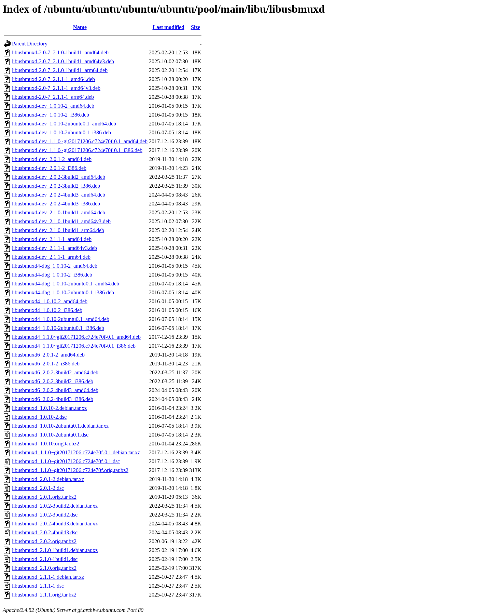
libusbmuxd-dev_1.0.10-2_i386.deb (50, 115)
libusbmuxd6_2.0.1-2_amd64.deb (48, 355)
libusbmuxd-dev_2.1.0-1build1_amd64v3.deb (61, 221)
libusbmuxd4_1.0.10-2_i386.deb (47, 310)
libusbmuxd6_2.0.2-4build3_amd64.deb (55, 390)
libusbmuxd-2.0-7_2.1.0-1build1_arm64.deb (60, 70)
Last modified (168, 27)
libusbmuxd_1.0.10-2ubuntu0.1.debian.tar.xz (60, 426)
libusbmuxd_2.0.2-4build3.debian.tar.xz (55, 523)
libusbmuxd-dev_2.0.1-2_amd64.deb (52, 159)
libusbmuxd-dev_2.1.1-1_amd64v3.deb (54, 248)
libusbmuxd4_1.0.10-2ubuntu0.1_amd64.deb (60, 319)
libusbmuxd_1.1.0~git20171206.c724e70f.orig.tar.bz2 (70, 470)
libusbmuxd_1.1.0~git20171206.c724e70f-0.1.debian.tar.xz (76, 452)
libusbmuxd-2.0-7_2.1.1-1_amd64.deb (53, 79)
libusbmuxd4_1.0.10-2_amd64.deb (49, 301)
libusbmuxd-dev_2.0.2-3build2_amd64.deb (58, 177)
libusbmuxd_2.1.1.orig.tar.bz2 (44, 595)
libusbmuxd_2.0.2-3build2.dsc (45, 515)
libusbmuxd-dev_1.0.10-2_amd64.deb (53, 106)
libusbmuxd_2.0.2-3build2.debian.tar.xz (55, 506)
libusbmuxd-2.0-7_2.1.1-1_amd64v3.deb (56, 88)
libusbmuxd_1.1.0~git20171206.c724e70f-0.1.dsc (66, 461)
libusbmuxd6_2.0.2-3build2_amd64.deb (55, 372)
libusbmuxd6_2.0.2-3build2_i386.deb (52, 381)
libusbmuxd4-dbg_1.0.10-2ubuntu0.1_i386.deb (63, 292)
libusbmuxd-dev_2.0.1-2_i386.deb (49, 168)
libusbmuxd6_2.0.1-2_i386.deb (46, 363)
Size (195, 27)
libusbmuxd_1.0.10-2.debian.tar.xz (49, 408)
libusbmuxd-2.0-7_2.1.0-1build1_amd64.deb (60, 52)
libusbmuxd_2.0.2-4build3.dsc (45, 532)
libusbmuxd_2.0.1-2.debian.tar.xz (48, 479)
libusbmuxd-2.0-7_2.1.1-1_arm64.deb (53, 97)
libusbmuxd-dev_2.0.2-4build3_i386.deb (56, 203)
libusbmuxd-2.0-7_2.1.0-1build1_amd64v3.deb (63, 61)
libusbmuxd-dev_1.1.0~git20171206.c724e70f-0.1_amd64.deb (80, 141)
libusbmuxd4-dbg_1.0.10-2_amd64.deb (54, 266)
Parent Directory (29, 43)
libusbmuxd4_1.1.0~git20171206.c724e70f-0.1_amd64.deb (76, 337)
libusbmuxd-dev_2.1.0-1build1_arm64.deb (58, 230)
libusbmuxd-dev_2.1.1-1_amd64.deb (52, 239)
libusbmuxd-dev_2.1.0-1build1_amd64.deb (58, 212)
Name (80, 27)
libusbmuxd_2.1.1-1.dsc (38, 586)
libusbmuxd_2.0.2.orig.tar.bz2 (44, 541)
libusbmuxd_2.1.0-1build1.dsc (45, 559)
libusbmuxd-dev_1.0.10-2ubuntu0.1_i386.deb (61, 132)
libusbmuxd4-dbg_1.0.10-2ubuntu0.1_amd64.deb (65, 283)
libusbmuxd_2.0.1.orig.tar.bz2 (44, 497)
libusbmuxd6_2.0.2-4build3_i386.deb (52, 399)
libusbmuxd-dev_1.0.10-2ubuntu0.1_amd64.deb (64, 123)
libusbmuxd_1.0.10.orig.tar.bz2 (45, 443)
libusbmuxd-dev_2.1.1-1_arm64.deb (51, 257)
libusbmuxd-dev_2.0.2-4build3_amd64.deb (58, 195)
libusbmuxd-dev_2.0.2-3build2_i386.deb (56, 186)
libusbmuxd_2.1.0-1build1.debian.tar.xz (55, 550)
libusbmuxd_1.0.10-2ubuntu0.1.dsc (50, 435)
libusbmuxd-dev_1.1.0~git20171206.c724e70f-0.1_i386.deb (77, 150)
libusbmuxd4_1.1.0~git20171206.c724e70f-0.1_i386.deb (74, 346)
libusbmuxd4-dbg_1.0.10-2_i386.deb (52, 275)
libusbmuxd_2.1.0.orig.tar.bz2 (44, 568)
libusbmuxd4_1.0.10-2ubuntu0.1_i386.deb (58, 328)
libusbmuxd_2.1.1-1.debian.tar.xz (48, 577)
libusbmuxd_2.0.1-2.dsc (38, 488)
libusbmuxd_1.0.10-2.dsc (39, 417)
